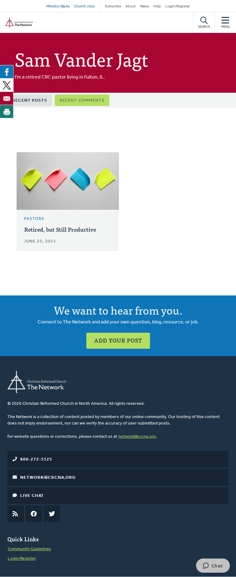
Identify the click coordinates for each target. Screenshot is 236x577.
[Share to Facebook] (7, 72)
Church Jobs (84, 6)
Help (157, 6)
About (130, 6)
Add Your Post (118, 340)
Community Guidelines (29, 549)
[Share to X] (7, 85)
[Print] (7, 111)
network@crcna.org (137, 436)
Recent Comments (82, 100)
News (144, 6)
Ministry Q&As (58, 6)
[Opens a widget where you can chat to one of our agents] (213, 566)
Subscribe (113, 6)
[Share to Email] (7, 98)
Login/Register (177, 6)
